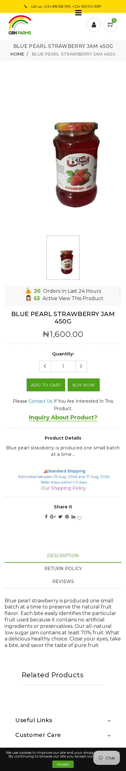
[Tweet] (60, 516)
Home (17, 54)
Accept (63, 764)
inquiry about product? (63, 417)
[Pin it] (67, 516)
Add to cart (46, 384)
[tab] (63, 556)
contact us (40, 401)
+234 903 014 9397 (87, 6)
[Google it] (53, 516)
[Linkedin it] (73, 516)
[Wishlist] (78, 518)
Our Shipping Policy (63, 488)
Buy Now (83, 384)
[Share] (46, 516)
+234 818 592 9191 (57, 6)
